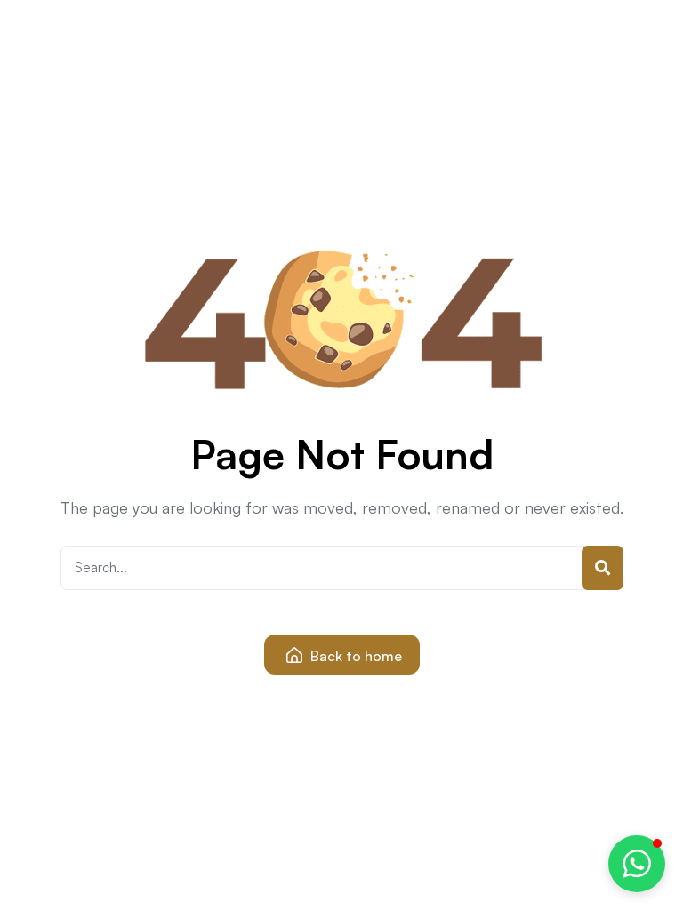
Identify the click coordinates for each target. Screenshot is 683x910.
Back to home (354, 656)
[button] (636, 863)
